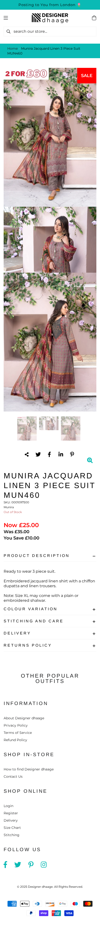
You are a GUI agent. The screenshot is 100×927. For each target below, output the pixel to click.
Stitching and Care (34, 621)
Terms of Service (18, 732)
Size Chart (12, 827)
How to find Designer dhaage (29, 769)
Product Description (37, 556)
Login (8, 806)
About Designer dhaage (24, 718)
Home (12, 48)
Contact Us (13, 776)
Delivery (17, 633)
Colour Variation (31, 609)
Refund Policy (15, 740)
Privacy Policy (16, 725)
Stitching (11, 835)
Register (11, 813)
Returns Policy (28, 645)
